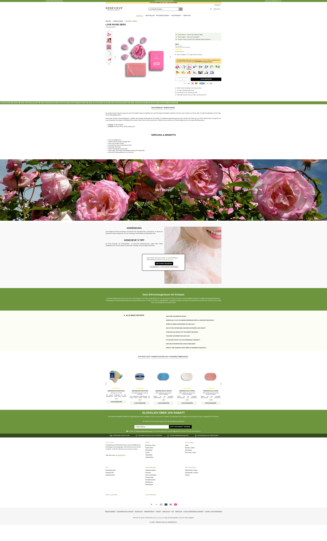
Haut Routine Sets (110, 470)
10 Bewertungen (179, 51)
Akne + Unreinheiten (150, 475)
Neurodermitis (149, 484)
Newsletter (166, 511)
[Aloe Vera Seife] (200, 66)
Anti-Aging (148, 472)
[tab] (157, 108)
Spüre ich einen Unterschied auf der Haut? (180, 324)
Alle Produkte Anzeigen (207, 61)
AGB (174, 431)
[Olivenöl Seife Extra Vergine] (211, 66)
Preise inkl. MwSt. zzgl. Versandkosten (182, 47)
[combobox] (164, 9)
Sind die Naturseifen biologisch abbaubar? (181, 343)
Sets (107, 467)
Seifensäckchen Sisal (116, 391)
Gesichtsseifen (149, 457)
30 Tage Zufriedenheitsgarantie (193, 511)
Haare (186, 445)
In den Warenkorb (206, 79)
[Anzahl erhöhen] (188, 79)
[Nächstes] (170, 57)
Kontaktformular (120, 455)
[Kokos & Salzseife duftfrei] (183, 66)
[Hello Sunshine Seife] (177, 72)
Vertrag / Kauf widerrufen (213, 511)
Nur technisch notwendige (169, 267)
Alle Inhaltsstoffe (135, 315)
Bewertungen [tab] (169, 107)
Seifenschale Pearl (187, 391)
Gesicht (147, 442)
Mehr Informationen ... (168, 259)
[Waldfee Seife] (194, 72)
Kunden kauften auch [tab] (160, 356)
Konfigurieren (155, 267)
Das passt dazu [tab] (144, 356)
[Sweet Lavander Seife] (206, 66)
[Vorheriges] (115, 57)
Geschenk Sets (110, 472)
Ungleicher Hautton (150, 470)
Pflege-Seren (148, 450)
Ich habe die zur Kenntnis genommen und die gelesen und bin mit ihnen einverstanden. (164, 431)
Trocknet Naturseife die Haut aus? (178, 336)
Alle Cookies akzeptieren (164, 263)
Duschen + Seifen (190, 447)
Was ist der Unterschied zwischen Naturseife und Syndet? (186, 328)
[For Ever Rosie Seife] (177, 66)
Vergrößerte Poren (150, 479)
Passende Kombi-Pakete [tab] (178, 356)
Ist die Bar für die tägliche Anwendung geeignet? (183, 340)
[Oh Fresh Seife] (217, 66)
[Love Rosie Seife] (143, 57)
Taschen (187, 475)
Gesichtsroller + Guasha (191, 472)
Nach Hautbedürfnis (150, 467)
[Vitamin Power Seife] (189, 72)
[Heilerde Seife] (206, 72)
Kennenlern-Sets (110, 475)
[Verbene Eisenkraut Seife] (211, 72)
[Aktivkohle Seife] (200, 72)
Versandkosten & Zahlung (125, 511)
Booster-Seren (149, 447)
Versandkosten (159, 517)
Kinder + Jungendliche (112, 494)
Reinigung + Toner (150, 445)
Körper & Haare (189, 442)
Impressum (178, 511)
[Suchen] (181, 9)
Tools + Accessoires (190, 467)
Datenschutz (139, 511)
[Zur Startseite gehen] (114, 8)
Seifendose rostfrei (140, 391)
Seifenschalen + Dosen (191, 470)
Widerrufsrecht (149, 511)
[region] (138, 57)
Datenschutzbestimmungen (144, 431)
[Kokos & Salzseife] (194, 66)
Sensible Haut (149, 482)
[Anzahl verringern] (176, 79)
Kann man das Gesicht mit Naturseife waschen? (182, 332)
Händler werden (110, 511)
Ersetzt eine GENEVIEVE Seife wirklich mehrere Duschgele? (186, 347)
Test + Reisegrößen (150, 494)
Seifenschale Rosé (210, 391)
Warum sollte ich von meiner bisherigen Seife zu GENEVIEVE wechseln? (190, 320)
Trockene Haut (149, 477)
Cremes (147, 452)
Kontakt (158, 511)
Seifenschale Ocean (163, 391)
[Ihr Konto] (211, 9)
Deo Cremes (188, 450)
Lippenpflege (148, 454)
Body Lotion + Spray (190, 452)
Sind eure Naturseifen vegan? (176, 316)
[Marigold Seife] (183, 72)
